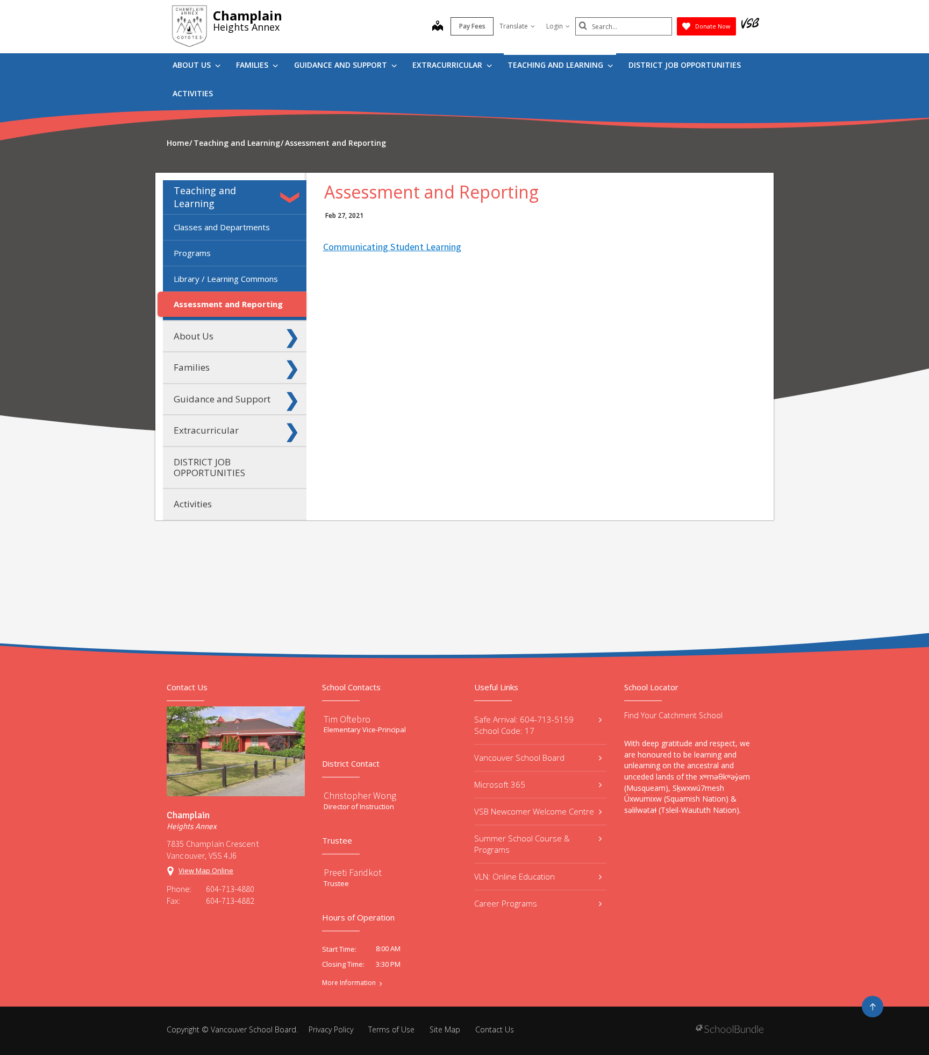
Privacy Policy (331, 1029)
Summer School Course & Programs (522, 844)
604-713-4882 (230, 900)
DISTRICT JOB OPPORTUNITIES (684, 65)
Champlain (247, 15)
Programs (192, 252)
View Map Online (205, 870)
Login (554, 26)
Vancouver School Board (519, 757)
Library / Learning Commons (226, 278)
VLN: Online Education (514, 876)
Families (253, 65)
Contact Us (494, 1029)
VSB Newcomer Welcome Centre (534, 811)
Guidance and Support (341, 65)
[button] (292, 197)
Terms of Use (391, 1029)
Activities (193, 93)
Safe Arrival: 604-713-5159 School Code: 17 (524, 725)
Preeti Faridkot (353, 872)
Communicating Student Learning (392, 246)
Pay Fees (472, 26)
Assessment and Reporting (228, 304)
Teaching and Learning (556, 65)
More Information (349, 983)
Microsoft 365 (499, 784)
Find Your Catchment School (673, 715)
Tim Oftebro (347, 719)
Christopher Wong (360, 795)
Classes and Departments (222, 227)
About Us (193, 65)
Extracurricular (448, 65)
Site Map (445, 1029)
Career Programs (505, 903)
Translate (513, 26)
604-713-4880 (230, 888)
